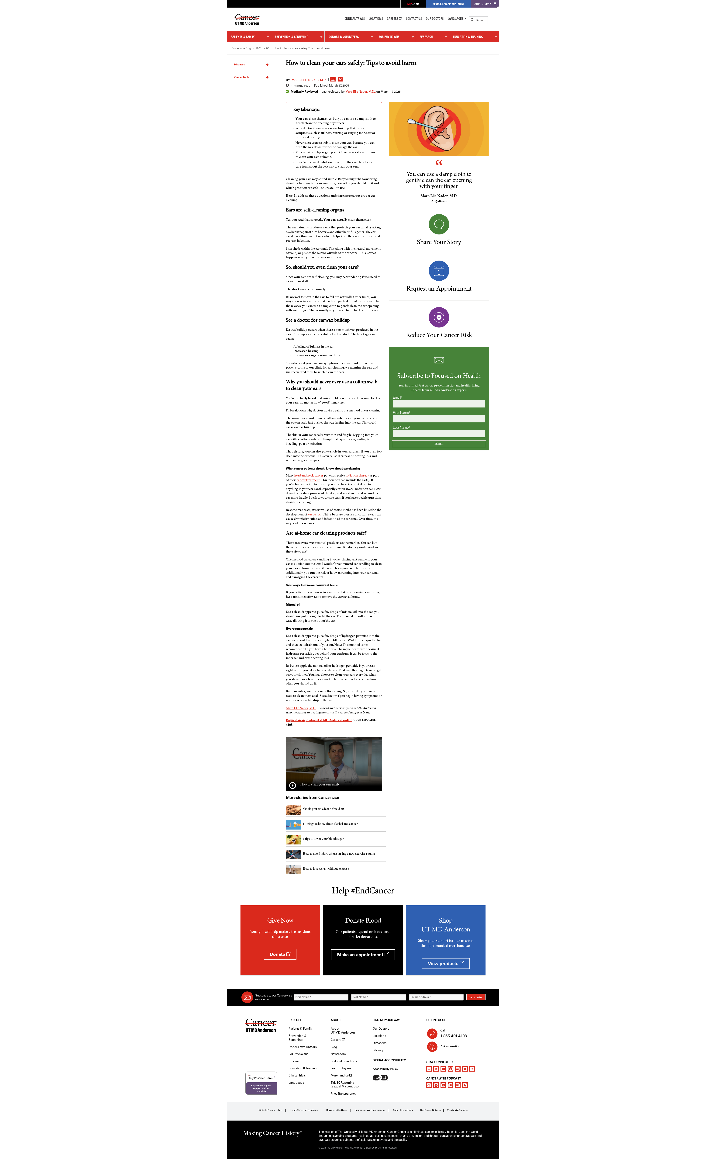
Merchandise (340, 1075)
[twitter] (436, 1069)
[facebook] (429, 1069)
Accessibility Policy (385, 1069)
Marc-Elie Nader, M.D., (360, 91)
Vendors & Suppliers (457, 1110)
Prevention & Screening (291, 37)
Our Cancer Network (430, 1110)
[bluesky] (464, 1069)
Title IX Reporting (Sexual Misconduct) (345, 1084)
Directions (379, 1043)
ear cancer (314, 514)
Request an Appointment (448, 3)
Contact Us (414, 18)
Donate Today (482, 3)
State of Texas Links (403, 1110)
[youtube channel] (443, 1069)
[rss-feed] (464, 1085)
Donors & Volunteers (343, 37)
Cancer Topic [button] (241, 77)
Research (426, 37)
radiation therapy (357, 475)
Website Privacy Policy (270, 1110)
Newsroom (338, 1054)
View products (443, 963)
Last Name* (401, 427)
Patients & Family (243, 37)
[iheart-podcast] (457, 1085)
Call (453, 1033)
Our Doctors (435, 18)
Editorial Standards (344, 1061)
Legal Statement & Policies (304, 1110)
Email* (398, 397)
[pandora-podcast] (450, 1085)
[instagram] (450, 1069)
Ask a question (450, 1046)
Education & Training (468, 37)
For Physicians (389, 37)
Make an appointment (360, 954)
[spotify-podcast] (436, 1085)
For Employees (341, 1068)
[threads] (472, 1069)
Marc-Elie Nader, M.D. (309, 80)
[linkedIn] (457, 1069)
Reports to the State (336, 1110)
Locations (379, 1036)
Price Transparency (343, 1093)
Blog (334, 1047)
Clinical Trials (354, 18)
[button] (333, 78)
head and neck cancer (308, 475)
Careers (393, 18)
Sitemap (378, 1050)
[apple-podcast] (429, 1085)
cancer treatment (308, 480)
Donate (278, 954)
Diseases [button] (239, 64)
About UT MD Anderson (343, 1030)
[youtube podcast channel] (443, 1085)
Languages (455, 18)
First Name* (402, 413)
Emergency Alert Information (370, 1110)
